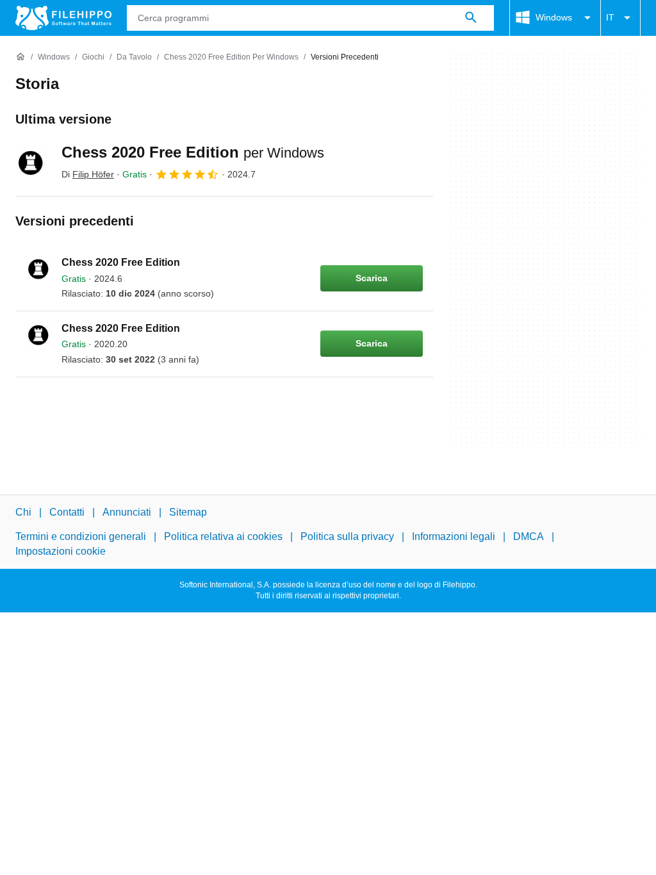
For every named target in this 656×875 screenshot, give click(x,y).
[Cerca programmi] (471, 18)
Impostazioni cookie (60, 551)
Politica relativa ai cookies (223, 536)
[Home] (20, 57)
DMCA (528, 536)
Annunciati (126, 512)
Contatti (67, 512)
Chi (23, 512)
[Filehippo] (63, 18)
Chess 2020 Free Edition (193, 152)
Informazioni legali (453, 536)
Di (88, 174)
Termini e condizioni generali (80, 536)
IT (610, 17)
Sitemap (188, 512)
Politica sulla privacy (347, 536)
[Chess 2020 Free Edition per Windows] (30, 162)
